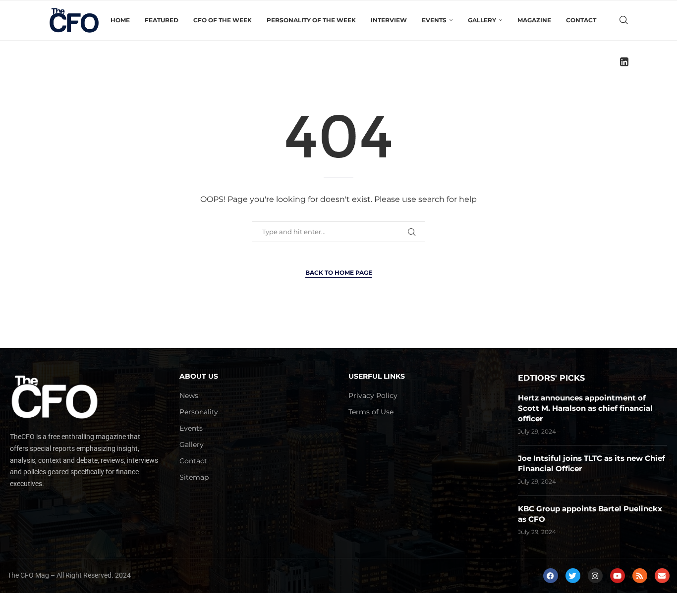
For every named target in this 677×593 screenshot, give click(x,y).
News (188, 395)
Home (120, 20)
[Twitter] (572, 575)
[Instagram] (595, 575)
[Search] (623, 20)
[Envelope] (662, 575)
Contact (581, 20)
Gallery (191, 444)
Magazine (534, 20)
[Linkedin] (624, 62)
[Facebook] (550, 575)
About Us (198, 376)
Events (191, 428)
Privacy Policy (372, 395)
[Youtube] (617, 575)
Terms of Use (371, 411)
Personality (198, 411)
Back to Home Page (338, 272)
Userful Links (376, 376)
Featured (161, 20)
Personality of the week (311, 20)
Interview (389, 20)
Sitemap (194, 477)
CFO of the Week (222, 20)
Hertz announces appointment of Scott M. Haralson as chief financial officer (585, 408)
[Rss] (639, 575)
